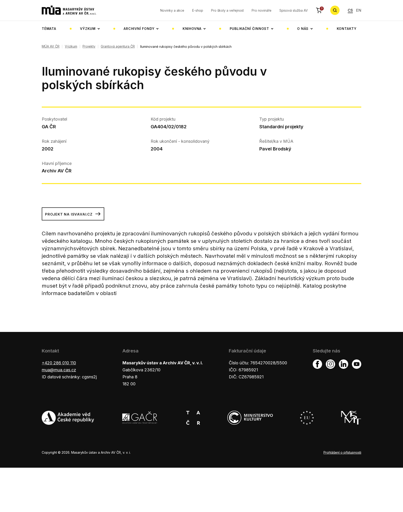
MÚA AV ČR (50, 46)
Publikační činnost (249, 29)
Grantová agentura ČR (118, 46)
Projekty (89, 46)
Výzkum (88, 29)
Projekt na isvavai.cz (69, 214)
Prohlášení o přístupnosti (342, 452)
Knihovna (192, 29)
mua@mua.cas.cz (59, 369)
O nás (303, 29)
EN (358, 10)
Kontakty (347, 29)
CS (350, 10)
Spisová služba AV (293, 10)
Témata (49, 29)
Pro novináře (261, 10)
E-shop (197, 10)
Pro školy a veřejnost (227, 10)
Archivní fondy (139, 29)
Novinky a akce (172, 10)
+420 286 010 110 (59, 362)
